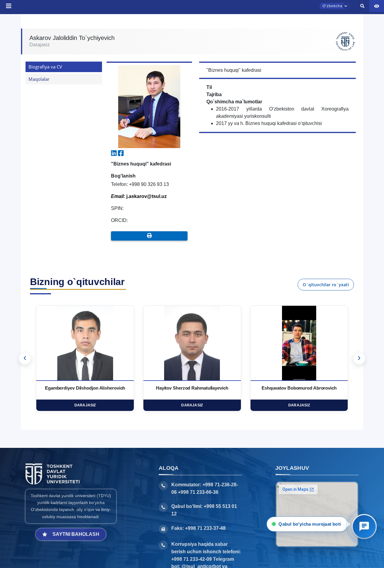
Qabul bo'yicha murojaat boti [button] (311, 524)
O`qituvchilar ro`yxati (326, 284)
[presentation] (25, 358)
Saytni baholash (75, 534)
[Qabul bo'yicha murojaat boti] (364, 526)
